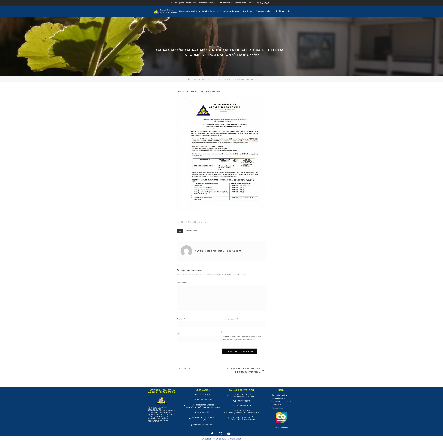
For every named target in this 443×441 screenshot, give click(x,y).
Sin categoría (191, 231)
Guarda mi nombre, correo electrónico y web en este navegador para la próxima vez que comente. (241, 338)
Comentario (182, 283)
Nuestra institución (188, 11)
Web (178, 334)
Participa (247, 11)
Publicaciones (208, 11)
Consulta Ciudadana (229, 11)
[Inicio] (189, 79)
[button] (289, 11)
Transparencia (263, 11)
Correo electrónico (230, 319)
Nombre (181, 319)
